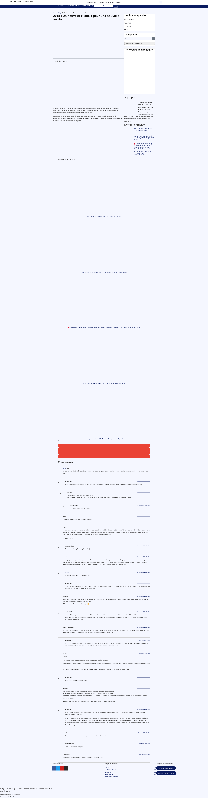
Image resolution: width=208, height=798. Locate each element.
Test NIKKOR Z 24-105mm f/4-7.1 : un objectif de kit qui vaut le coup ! (144, 137)
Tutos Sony (111, 2)
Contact (118, 2)
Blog (59, 13)
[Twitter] (58, 768)
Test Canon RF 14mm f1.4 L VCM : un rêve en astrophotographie (143, 153)
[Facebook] (54, 768)
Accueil (55, 13)
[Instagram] (66, 768)
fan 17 (64, 468)
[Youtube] (62, 768)
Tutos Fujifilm (103, 2)
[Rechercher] (153, 38)
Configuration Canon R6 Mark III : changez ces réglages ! (104, 439)
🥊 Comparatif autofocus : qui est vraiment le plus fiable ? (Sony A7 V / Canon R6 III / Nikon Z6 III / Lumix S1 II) (143, 146)
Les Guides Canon (92, 2)
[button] (161, 1)
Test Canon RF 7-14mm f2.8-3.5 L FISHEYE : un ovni (144, 129)
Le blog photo (15, 1)
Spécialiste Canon (28, 1)
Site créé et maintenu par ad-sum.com (10, 794)
